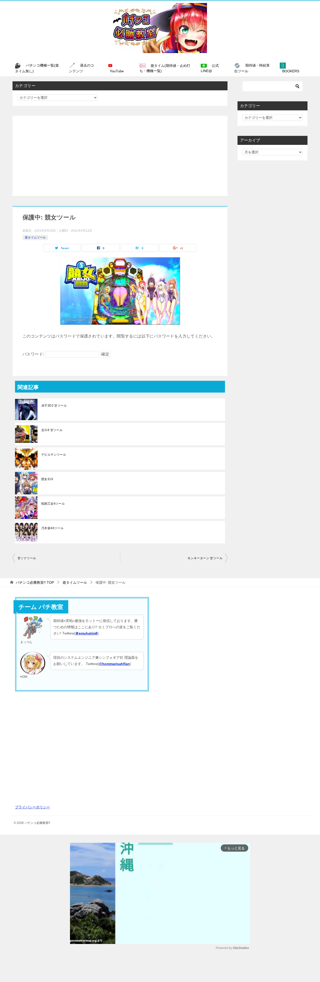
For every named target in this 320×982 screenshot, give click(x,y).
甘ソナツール (27, 558)
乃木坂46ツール (52, 528)
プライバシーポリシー (32, 807)
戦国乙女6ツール (53, 503)
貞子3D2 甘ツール (54, 405)
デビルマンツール (53, 454)
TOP (35, 582)
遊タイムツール (35, 237)
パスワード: (33, 354)
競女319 (47, 479)
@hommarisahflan (114, 664)
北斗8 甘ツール (51, 430)
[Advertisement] (120, 156)
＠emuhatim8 (86, 633)
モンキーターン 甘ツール (205, 558)
